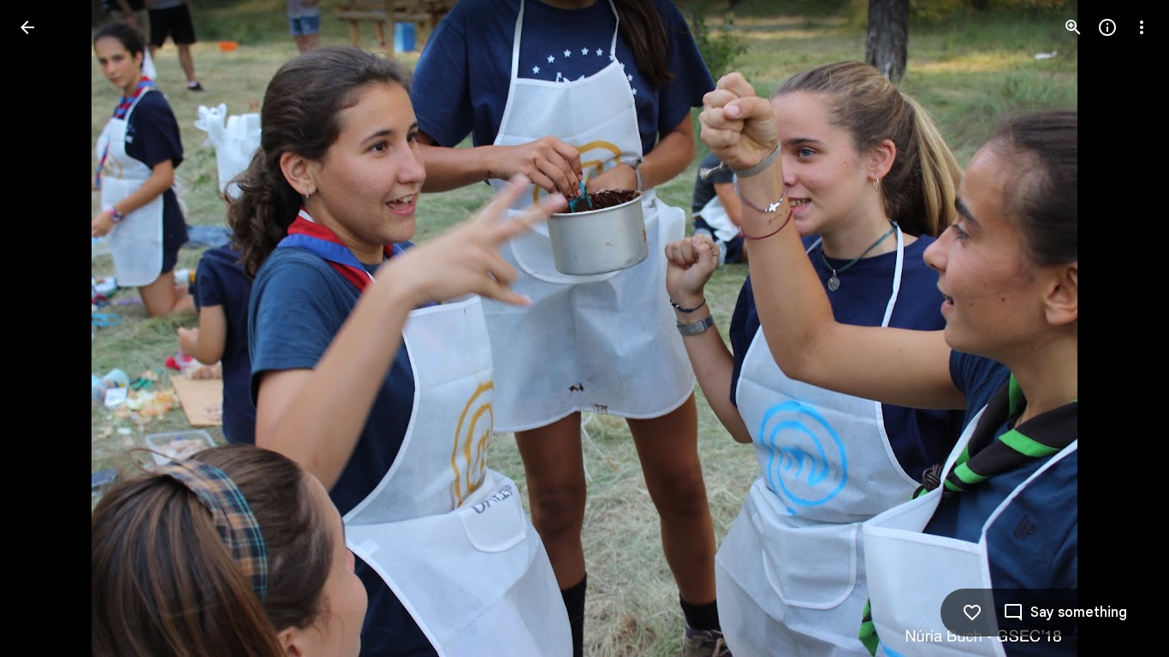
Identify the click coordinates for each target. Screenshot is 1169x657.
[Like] (972, 612)
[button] (48, 328)
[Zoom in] (1073, 27)
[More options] (1141, 27)
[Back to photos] (27, 27)
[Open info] (1107, 27)
